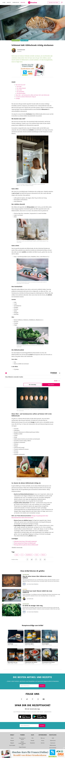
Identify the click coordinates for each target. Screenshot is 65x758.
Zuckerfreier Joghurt (29, 643)
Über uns (43, 738)
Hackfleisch (29, 554)
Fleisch (43, 554)
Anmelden (42, 685)
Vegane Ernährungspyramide (22, 743)
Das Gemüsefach (20, 91)
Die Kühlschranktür (21, 93)
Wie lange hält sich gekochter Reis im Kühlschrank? (26, 544)
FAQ (32, 738)
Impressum (52, 743)
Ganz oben (19, 86)
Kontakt (32, 740)
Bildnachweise (53, 745)
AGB (53, 738)
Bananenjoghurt (45, 643)
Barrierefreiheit (53, 747)
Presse (42, 740)
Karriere (42, 743)
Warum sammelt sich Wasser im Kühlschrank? (25, 543)
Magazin (23, 2)
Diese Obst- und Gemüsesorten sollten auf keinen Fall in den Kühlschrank (32, 95)
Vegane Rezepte (22, 747)
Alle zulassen (51, 384)
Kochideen (25, 589)
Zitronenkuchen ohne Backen (48, 662)
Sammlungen (15, 2)
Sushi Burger (10, 643)
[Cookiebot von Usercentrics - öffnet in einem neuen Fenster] (51, 373)
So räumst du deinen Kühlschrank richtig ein (26, 96)
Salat (16, 554)
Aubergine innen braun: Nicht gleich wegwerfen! (25, 541)
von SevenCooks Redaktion (32, 584)
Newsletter (32, 743)
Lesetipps (18, 98)
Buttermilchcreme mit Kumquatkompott (12, 662)
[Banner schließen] (59, 373)
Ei (22, 554)
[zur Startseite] (32, 2)
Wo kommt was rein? (20, 84)
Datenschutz (53, 740)
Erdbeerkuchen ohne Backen (31, 662)
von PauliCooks (30, 598)
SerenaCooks (22, 49)
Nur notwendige (32, 384)
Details (56, 380)
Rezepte (9, 2)
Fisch (36, 554)
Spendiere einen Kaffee (53, 2)
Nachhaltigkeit (26, 574)
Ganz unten (19, 90)
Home (4, 2)
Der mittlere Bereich (21, 88)
